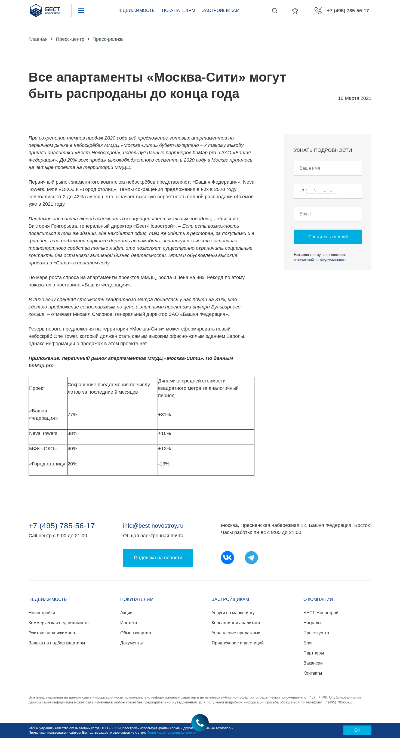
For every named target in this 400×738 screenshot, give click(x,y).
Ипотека (128, 622)
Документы (131, 643)
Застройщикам (220, 10)
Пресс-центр (70, 39)
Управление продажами (236, 633)
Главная (38, 39)
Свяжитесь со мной (328, 236)
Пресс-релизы (109, 39)
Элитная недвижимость (52, 633)
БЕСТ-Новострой (321, 612)
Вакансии (313, 663)
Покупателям (178, 10)
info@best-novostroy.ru (153, 525)
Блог (308, 643)
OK (357, 730)
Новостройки (42, 612)
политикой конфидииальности (321, 260)
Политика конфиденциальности (171, 732)
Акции (126, 612)
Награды (312, 622)
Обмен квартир (135, 633)
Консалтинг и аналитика (236, 622)
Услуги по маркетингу (233, 612)
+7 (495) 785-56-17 (62, 526)
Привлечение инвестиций (238, 643)
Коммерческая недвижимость (58, 622)
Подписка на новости (158, 557)
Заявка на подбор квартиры (57, 643)
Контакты (312, 673)
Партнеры (313, 653)
